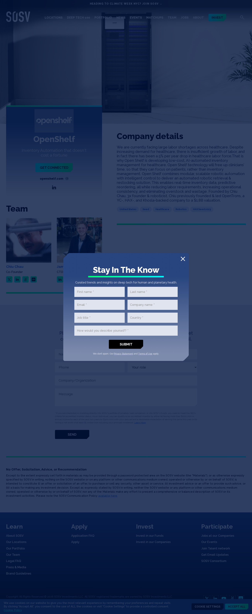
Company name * (142, 305)
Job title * (83, 317)
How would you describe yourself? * (102, 330)
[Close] (183, 259)
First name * (85, 292)
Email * (82, 305)
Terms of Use (145, 353)
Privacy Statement (123, 353)
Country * (136, 317)
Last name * (138, 292)
